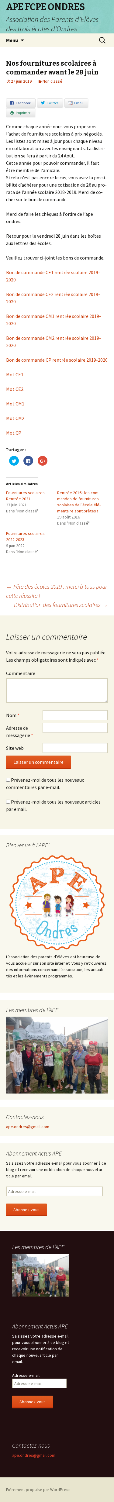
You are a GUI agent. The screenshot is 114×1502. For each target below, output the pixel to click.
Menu (12, 40)
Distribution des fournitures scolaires (61, 604)
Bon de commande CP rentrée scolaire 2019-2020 (57, 360)
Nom (12, 715)
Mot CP (13, 433)
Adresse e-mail (26, 1375)
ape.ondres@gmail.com (27, 1126)
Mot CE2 (14, 389)
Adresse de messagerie (19, 731)
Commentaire (20, 673)
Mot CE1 (14, 374)
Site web (15, 748)
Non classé (52, 81)
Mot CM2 (15, 418)
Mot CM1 (15, 404)
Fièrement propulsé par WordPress (38, 1489)
